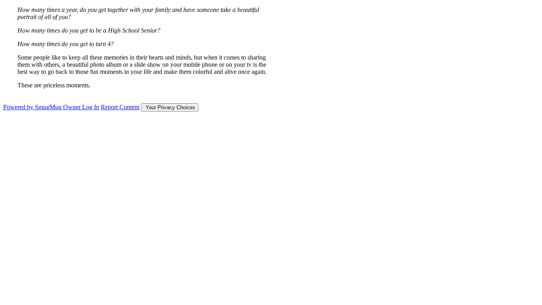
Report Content (120, 107)
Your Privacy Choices (169, 107)
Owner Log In (81, 107)
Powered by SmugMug (33, 107)
